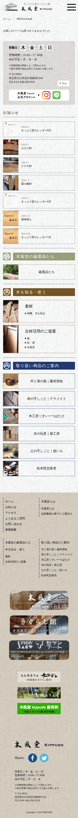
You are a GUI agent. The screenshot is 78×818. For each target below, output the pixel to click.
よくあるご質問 (15, 518)
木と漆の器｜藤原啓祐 (46, 381)
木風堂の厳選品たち (18, 542)
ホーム (7, 18)
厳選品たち (47, 272)
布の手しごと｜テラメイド (46, 398)
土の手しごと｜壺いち (46, 451)
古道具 (31, 347)
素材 (7, 556)
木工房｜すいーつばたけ (47, 416)
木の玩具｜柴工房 (47, 433)
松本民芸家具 (46, 468)
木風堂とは (47, 508)
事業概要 (10, 529)
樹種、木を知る (36, 313)
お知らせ (10, 507)
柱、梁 (31, 342)
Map (64, 83)
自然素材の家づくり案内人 (56, 513)
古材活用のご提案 (15, 561)
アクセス (10, 512)
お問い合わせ (13, 524)
